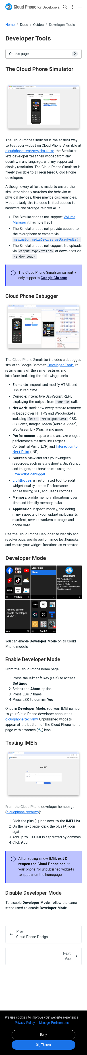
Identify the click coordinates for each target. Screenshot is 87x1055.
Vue (68, 959)
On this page (19, 54)
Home (10, 25)
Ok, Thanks (43, 1045)
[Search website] (65, 6)
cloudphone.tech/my (21, 719)
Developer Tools (61, 365)
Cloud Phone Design (32, 937)
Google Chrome (54, 278)
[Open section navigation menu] (72, 6)
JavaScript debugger (28, 474)
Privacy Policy (25, 1023)
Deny (43, 1034)
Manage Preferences (54, 1023)
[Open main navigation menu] (80, 6)
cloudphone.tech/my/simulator (29, 151)
